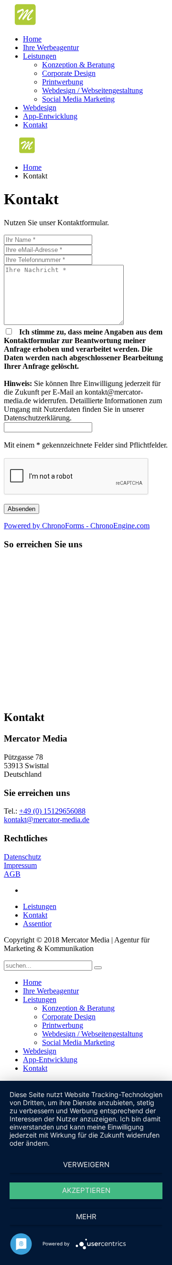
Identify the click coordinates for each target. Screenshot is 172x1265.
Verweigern (86, 1164)
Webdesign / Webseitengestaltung (92, 90)
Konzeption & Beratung (78, 65)
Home (32, 39)
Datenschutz (22, 857)
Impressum (20, 865)
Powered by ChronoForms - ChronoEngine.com (77, 526)
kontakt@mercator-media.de (46, 819)
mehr (86, 1216)
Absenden (21, 508)
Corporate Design (69, 73)
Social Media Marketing (78, 99)
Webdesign (39, 108)
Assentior (37, 924)
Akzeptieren (86, 1190)
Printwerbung (62, 82)
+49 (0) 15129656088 (52, 811)
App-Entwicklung (50, 116)
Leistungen (39, 56)
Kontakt (35, 125)
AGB (12, 874)
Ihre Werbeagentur (51, 47)
